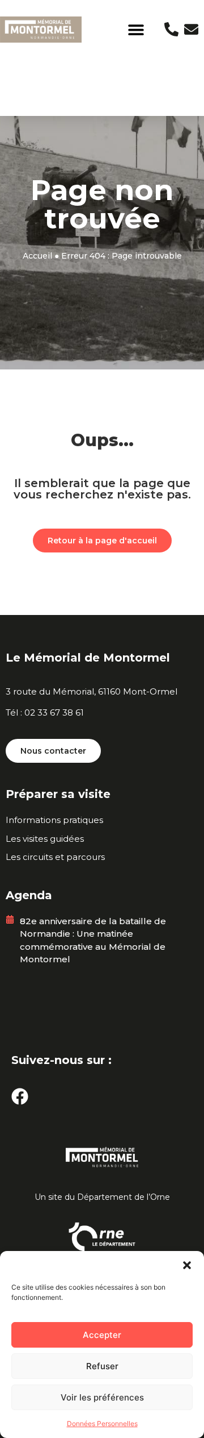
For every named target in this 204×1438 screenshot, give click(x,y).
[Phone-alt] (171, 29)
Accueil (37, 256)
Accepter (102, 1334)
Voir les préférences (102, 1397)
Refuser (102, 1366)
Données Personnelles (102, 1423)
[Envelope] (191, 29)
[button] (187, 1265)
